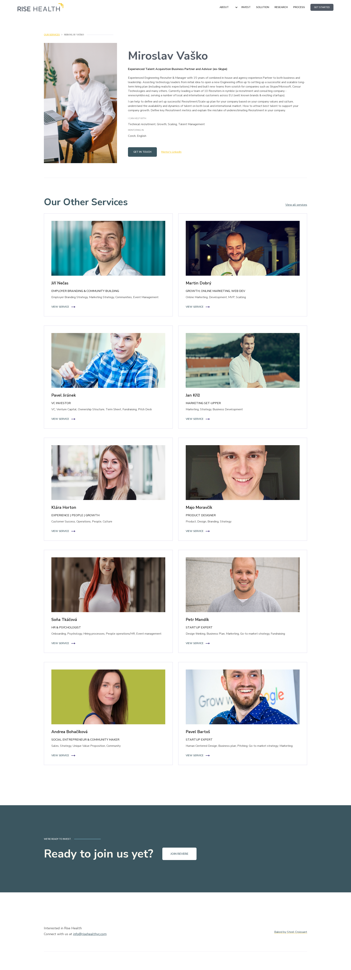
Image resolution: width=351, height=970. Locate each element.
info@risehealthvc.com (90, 934)
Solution (262, 7)
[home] (40, 7)
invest (246, 7)
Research (281, 7)
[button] (228, 7)
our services (52, 34)
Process (299, 7)
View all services (296, 205)
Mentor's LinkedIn (171, 152)
